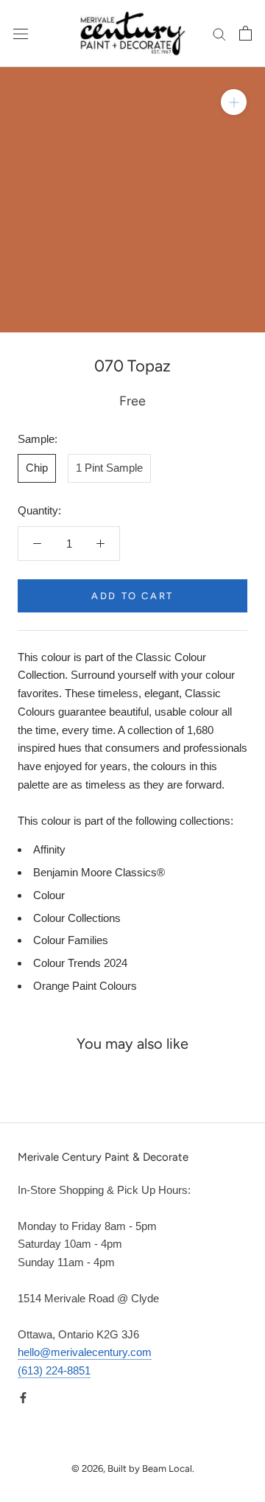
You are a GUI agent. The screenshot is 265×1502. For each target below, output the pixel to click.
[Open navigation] (20, 33)
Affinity (49, 849)
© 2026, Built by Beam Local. (132, 1468)
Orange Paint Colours (85, 985)
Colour (49, 895)
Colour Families (70, 940)
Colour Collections (77, 918)
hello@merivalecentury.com (85, 1352)
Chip (37, 467)
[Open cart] (245, 33)
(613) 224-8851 (54, 1370)
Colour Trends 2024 (80, 963)
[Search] (219, 34)
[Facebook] (23, 1398)
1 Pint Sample (109, 467)
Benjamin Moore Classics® (99, 872)
